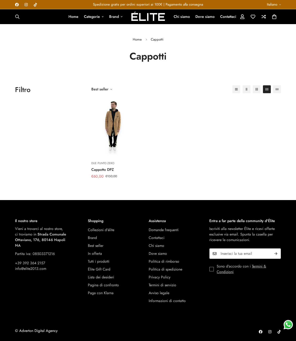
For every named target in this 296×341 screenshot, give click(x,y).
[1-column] (236, 89)
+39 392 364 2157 (30, 263)
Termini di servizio (162, 285)
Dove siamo (205, 16)
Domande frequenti (164, 230)
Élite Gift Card (99, 269)
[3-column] (257, 89)
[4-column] (267, 89)
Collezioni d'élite (101, 230)
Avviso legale (159, 293)
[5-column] (277, 89)
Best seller (95, 245)
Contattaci (228, 16)
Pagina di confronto (103, 285)
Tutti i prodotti (98, 261)
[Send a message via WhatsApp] (288, 324)
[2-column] (246, 89)
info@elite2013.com (30, 268)
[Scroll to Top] (287, 315)
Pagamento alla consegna (184, 4)
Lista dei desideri (101, 277)
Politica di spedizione (165, 269)
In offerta (95, 253)
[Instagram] (26, 4)
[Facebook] (17, 4)
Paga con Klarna (101, 293)
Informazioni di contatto (167, 300)
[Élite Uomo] (148, 17)
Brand (114, 16)
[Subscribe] (276, 253)
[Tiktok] (35, 4)
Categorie (92, 16)
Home (73, 16)
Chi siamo (182, 16)
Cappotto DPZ (102, 169)
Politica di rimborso (164, 261)
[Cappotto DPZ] (113, 127)
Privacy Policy (159, 277)
